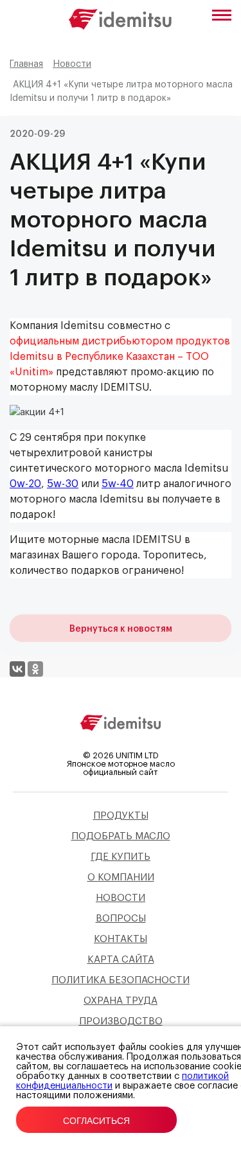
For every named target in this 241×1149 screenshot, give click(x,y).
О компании (120, 877)
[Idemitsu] (121, 733)
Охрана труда (120, 1001)
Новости (120, 898)
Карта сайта (120, 960)
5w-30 (62, 484)
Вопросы (121, 918)
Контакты (120, 939)
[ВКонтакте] (17, 669)
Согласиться (96, 1121)
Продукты (120, 816)
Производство (121, 1021)
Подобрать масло (120, 836)
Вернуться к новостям (120, 629)
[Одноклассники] (35, 669)
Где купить (120, 857)
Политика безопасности (120, 980)
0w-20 (25, 484)
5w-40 (118, 484)
